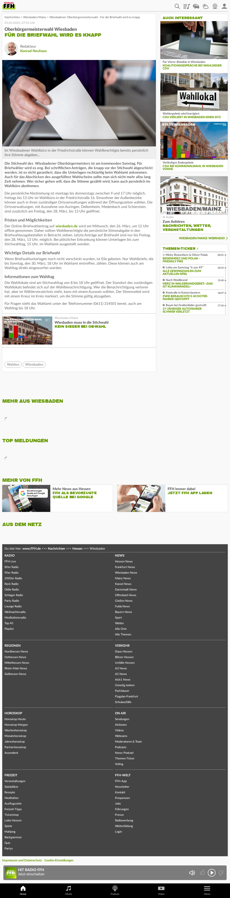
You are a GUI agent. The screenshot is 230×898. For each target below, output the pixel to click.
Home (23, 894)
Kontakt (120, 792)
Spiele (8, 826)
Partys (8, 848)
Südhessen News (15, 674)
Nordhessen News (16, 651)
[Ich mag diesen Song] (203, 873)
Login (118, 831)
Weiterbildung (124, 826)
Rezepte (9, 792)
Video (161, 894)
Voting (119, 764)
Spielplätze (11, 786)
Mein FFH (224, 5)
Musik (68, 894)
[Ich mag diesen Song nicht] (220, 873)
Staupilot (196, 5)
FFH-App (121, 781)
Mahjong (9, 831)
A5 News (121, 674)
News (119, 555)
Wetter (205, 5)
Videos (119, 730)
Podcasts (120, 747)
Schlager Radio (13, 595)
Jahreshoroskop (14, 741)
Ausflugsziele (13, 803)
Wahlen (13, 364)
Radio (9, 555)
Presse (119, 815)
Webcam (215, 5)
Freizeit (10, 775)
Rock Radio (11, 584)
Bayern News (123, 612)
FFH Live (10, 561)
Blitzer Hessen (124, 657)
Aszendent (11, 753)
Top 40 (8, 623)
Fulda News (122, 606)
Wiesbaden (34, 364)
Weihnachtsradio (15, 612)
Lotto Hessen (13, 820)
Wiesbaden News (126, 572)
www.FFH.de (31, 548)
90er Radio (11, 572)
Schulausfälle (123, 702)
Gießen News (124, 600)
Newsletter (122, 786)
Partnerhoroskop (15, 747)
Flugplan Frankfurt (126, 696)
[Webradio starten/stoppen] (212, 873)
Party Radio (11, 600)
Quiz (7, 843)
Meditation (11, 798)
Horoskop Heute (15, 719)
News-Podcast (124, 753)
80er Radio (11, 567)
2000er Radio (13, 578)
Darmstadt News (126, 589)
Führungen (122, 809)
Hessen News (124, 561)
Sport (118, 617)
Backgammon (13, 837)
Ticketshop (11, 815)
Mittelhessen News (16, 662)
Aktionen (121, 724)
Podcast (115, 894)
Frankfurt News (125, 567)
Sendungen (122, 719)
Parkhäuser (122, 691)
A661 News (122, 679)
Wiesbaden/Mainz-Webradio (202, 238)
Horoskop (13, 713)
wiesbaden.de (66, 226)
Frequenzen (122, 798)
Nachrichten (12, 17)
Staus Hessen (123, 651)
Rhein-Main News (15, 668)
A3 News (121, 668)
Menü (207, 894)
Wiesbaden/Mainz (34, 17)
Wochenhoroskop (15, 730)
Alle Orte (121, 629)
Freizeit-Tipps (13, 809)
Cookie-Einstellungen (58, 860)
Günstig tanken (125, 685)
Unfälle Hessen (125, 662)
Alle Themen (123, 634)
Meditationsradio (15, 617)
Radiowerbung (124, 820)
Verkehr (122, 645)
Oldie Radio (11, 589)
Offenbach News (125, 595)
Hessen (77, 548)
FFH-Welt (122, 775)
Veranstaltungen (14, 781)
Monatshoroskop (15, 736)
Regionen (12, 645)
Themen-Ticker (179, 248)
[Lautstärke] (192, 873)
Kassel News (123, 584)
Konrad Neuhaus (33, 51)
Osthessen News (15, 657)
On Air (120, 713)
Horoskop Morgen (16, 724)
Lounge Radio (13, 606)
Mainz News (123, 578)
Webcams (121, 736)
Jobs (118, 803)
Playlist (186, 5)
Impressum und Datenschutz (22, 860)
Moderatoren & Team (128, 741)
